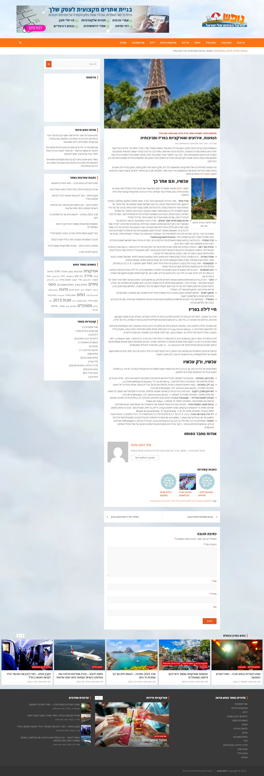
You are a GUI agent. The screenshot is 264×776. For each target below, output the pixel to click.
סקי (50, 301)
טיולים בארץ (81, 284)
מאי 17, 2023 (74, 719)
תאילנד (62, 306)
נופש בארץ (226, 42)
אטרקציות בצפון (75, 271)
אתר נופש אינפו (196, 143)
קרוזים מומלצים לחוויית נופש (200, 516)
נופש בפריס (165, 500)
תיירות (54, 306)
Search (49, 64)
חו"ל (80, 279)
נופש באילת (70, 295)
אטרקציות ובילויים (168, 42)
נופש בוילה (52, 295)
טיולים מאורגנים (65, 284)
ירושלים (88, 289)
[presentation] (18, 636)
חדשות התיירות (91, 350)
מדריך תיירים (74, 289)
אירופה (50, 271)
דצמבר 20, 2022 (146, 743)
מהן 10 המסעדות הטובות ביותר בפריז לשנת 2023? (74, 239)
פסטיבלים (85, 305)
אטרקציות (207, 500)
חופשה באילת (65, 279)
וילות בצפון (86, 280)
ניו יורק (74, 301)
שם (214, 581)
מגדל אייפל (175, 500)
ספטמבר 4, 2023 (240, 681)
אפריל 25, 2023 (83, 681)
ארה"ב (88, 276)
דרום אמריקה (56, 276)
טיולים (197, 42)
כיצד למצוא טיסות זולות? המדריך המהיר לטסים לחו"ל (74, 233)
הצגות (95, 346)
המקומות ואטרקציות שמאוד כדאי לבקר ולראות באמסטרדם (188, 675)
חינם (56, 280)
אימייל (213, 593)
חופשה (74, 280)
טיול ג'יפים (50, 280)
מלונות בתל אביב (92, 295)
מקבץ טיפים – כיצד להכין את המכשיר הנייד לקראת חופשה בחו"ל (29, 675)
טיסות (179, 188)
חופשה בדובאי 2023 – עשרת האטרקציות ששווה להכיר (73, 245)
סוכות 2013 (62, 300)
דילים (152, 42)
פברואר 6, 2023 (188, 681)
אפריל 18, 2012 (210, 143)
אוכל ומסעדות (138, 42)
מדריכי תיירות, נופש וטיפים (178, 133)
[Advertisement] (72, 100)
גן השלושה (70, 276)
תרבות (95, 310)
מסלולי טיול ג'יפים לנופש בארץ (125, 516)
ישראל (82, 290)
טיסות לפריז (205, 173)
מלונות (63, 289)
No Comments (181, 143)
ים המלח (95, 290)
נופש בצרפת (155, 500)
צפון (67, 306)
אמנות (96, 276)
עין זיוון (95, 306)
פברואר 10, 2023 (135, 681)
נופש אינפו (222, 770)
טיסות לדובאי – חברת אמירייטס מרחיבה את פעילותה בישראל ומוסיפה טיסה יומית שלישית (74, 206)
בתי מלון (79, 276)
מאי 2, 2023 (32, 681)
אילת (57, 271)
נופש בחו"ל (211, 42)
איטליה (64, 271)
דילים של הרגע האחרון (88, 338)
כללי (96, 361)
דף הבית (241, 42)
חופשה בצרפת (185, 500)
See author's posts (145, 457)
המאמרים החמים (195, 133)
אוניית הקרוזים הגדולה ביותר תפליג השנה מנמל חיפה (74, 189)
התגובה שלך (210, 544)
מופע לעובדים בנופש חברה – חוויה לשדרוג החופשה (74, 183)
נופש (81, 294)
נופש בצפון (82, 300)
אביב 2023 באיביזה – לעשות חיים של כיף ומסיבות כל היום (134, 675)
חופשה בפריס (197, 500)
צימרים (123, 42)
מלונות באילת (53, 290)
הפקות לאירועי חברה (88, 251)
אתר (215, 606)
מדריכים (185, 42)
